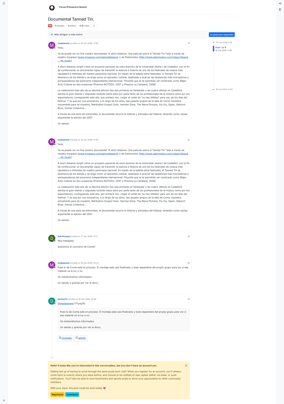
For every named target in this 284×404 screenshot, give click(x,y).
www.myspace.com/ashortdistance (98, 57)
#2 (189, 140)
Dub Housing (64, 236)
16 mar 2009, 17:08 (89, 43)
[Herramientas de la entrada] (187, 131)
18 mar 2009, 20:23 (90, 263)
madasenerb (64, 43)
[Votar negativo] (181, 131)
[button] (4, 400)
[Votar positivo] (171, 131)
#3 (189, 236)
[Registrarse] (280, 9)
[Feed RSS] (94, 25)
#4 (189, 263)
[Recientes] (4, 3)
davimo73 (62, 299)
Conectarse (72, 394)
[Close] (186, 365)
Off (50, 26)
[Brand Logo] (53, 7)
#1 (189, 43)
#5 (189, 299)
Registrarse (57, 394)
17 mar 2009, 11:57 (89, 236)
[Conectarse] (280, 3)
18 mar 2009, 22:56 (87, 299)
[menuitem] (280, 3)
